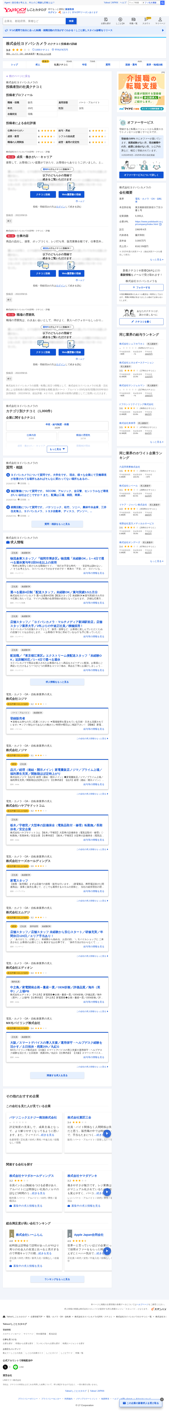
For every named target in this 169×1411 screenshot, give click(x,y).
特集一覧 (133, 23)
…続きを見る (46, 1134)
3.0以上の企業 (44, 54)
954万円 (148, 433)
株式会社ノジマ (16, 750)
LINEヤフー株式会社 (12, 1380)
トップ (14, 64)
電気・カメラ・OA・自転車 (58, 1317)
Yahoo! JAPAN (111, 2)
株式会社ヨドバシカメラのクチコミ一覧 (134, 1317)
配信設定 (53, 1334)
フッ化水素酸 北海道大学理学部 (152, 2)
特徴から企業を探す (24, 1343)
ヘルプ (123, 2)
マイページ (160, 23)
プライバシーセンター (51, 1399)
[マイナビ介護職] (141, 111)
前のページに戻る (19, 76)
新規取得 (69, 9)
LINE (21, 1367)
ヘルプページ (142, 1304)
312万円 (148, 496)
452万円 (148, 553)
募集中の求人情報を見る (27, 1206)
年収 (88, 63)
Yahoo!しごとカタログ (17, 1317)
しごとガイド (52, 1353)
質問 (108, 64)
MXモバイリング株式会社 (23, 1023)
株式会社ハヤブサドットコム (25, 805)
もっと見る (156, 259)
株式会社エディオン (19, 967)
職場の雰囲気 (25, 314)
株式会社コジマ (16, 698)
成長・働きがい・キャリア (34, 157)
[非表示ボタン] (162, 1399)
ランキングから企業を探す (48, 1343)
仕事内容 (23, 236)
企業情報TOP (36, 1317)
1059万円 (148, 396)
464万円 (148, 534)
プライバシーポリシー (28, 1399)
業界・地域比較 (155, 64)
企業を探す (106, 23)
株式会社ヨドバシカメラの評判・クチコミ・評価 (28, 152)
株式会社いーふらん (29, 1234)
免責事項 (105, 1399)
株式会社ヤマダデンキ (82, 1175)
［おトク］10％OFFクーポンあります (79, 12)
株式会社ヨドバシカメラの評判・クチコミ (93, 1317)
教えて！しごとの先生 (13, 1353)
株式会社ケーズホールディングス (28, 861)
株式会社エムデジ (18, 912)
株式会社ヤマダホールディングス (31, 1175)
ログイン (52, 12)
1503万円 (148, 354)
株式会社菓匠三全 (79, 1117)
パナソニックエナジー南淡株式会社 (33, 1117)
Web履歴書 (41, 1334)
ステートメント (87, 1399)
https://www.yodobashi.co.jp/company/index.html (149, 222)
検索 (162, 3)
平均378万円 (61, 49)
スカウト (146, 23)
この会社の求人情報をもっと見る (91, 738)
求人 (42, 63)
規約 (68, 1399)
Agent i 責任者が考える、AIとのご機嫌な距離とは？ (29, 2)
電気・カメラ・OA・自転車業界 (20, 54)
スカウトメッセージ (12, 1334)
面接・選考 (133, 63)
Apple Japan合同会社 (89, 1234)
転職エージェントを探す (73, 1343)
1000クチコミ (42, 49)
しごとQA (120, 23)
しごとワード (67, 1353)
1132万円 (148, 377)
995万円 (148, 414)
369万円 (148, 515)
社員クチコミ (63, 63)
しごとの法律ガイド (34, 1353)
